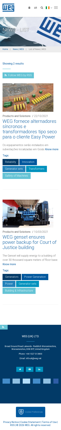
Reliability (10, 161)
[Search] (41, 7)
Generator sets (14, 168)
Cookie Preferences (34, 412)
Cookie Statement (30, 422)
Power (9, 283)
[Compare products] (35, 7)
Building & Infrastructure (19, 290)
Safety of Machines (16, 175)
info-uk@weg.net (33, 358)
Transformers (36, 168)
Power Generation (35, 276)
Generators (11, 276)
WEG (7, 7)
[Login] (29, 7)
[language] (49, 7)
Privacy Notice (11, 422)
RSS (12, 425)
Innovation (28, 161)
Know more (51, 149)
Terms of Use (49, 422)
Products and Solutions (16, 116)
